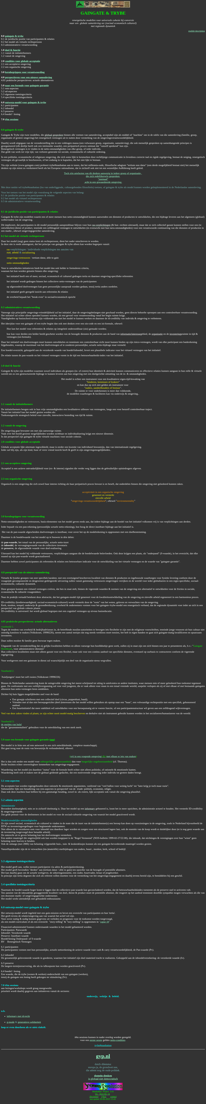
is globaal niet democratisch (103, 1078)
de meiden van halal (11, 724)
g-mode (10, 1022)
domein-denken (103, 1075)
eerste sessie (96, 1040)
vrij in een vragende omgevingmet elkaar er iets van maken (103, 756)
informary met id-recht (18, 1016)
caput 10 (104, 921)
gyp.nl (103, 1056)
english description (196, 31)
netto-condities (117, 1040)
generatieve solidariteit (29, 1022)
